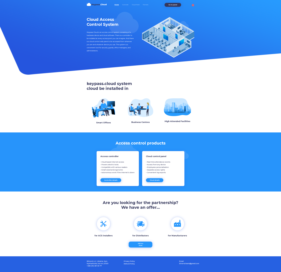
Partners (145, 4)
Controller (125, 4)
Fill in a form (140, 244)
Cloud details (155, 180)
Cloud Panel (136, 4)
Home (116, 4)
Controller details (110, 180)
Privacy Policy (129, 261)
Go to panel (172, 5)
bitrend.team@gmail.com (189, 264)
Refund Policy (129, 264)
